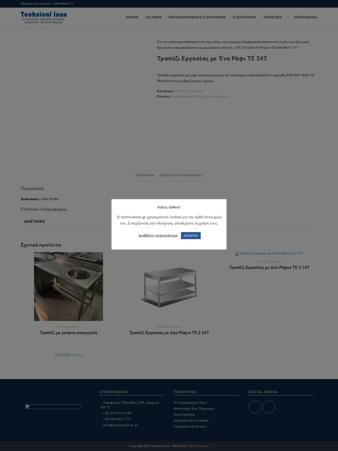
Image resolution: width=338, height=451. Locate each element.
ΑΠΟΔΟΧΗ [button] (191, 235)
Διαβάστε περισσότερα (158, 235)
